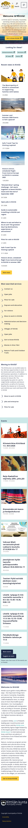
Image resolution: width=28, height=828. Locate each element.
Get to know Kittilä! (13, 38)
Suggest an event (8, 656)
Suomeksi (12, 3)
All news (8, 56)
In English (12, 6)
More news (6, 272)
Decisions (21, 52)
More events (7, 652)
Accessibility (5, 817)
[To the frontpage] (5, 5)
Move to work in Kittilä (12, 396)
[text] (14, 379)
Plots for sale (9, 407)
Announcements (7, 52)
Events (18, 56)
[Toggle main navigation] (24, 5)
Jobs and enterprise (11, 402)
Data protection (6, 821)
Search (17, 6)
